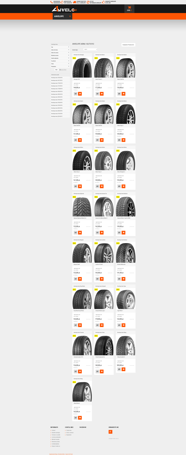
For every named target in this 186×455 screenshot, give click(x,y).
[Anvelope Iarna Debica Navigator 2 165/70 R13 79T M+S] (126, 160)
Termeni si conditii (56, 435)
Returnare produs (56, 441)
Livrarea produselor (56, 437)
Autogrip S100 (77, 79)
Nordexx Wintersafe (121, 264)
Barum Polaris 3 (99, 79)
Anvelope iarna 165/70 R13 (56, 80)
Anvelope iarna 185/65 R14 (56, 94)
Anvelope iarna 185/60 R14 (56, 91)
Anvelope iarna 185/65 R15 (56, 97)
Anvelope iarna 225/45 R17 (56, 116)
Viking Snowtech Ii (121, 357)
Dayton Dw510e (120, 79)
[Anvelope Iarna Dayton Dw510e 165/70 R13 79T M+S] (126, 68)
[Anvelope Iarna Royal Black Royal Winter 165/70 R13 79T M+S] (82, 299)
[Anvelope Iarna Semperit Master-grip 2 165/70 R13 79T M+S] (104, 299)
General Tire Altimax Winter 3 (101, 218)
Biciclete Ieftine (61, 454)
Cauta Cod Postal (69, 454)
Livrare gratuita (81, 1)
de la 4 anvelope (81, 3)
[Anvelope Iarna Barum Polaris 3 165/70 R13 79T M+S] (104, 68)
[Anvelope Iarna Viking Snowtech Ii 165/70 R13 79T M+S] (126, 345)
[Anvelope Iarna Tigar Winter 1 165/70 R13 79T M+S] (126, 299)
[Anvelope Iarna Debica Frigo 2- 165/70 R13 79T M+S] (126, 114)
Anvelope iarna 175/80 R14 (56, 88)
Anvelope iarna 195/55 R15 (56, 99)
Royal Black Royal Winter (79, 310)
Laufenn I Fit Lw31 (99, 264)
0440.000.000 (56, 1)
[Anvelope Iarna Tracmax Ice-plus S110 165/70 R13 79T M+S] (82, 345)
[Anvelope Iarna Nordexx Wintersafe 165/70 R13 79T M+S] (126, 253)
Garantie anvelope (56, 432)
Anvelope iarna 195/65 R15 (56, 105)
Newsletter (68, 435)
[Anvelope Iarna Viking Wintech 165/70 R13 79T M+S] (82, 392)
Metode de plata (55, 439)
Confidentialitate (55, 444)
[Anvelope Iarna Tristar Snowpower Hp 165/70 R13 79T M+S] (104, 345)
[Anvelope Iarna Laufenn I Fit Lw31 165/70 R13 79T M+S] (104, 253)
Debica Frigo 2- (120, 125)
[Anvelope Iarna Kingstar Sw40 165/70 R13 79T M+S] (82, 253)
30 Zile (92, 1)
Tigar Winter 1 (120, 310)
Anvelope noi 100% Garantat (68, 2)
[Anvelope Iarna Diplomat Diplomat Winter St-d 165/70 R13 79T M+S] (82, 206)
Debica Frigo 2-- (99, 171)
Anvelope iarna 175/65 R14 (56, 83)
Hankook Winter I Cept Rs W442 (123, 218)
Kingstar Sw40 (77, 264)
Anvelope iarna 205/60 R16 (56, 110)
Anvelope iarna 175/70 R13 (56, 86)
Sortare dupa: (75, 49)
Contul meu (68, 430)
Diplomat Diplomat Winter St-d (80, 218)
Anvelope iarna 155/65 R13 (56, 77)
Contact (53, 430)
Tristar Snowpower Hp (100, 357)
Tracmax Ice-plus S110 (78, 357)
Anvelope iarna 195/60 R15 (56, 102)
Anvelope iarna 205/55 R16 (56, 108)
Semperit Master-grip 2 (100, 310)
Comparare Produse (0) (128, 44)
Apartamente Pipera (53, 454)
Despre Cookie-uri (56, 446)
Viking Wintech (77, 403)
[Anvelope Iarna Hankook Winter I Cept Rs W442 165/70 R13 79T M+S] (126, 206)
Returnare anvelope (95, 3)
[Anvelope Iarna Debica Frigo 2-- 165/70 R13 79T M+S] (104, 160)
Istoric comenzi (69, 432)
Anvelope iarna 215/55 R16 (56, 113)
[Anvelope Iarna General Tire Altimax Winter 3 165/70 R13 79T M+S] (104, 206)
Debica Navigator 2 (121, 171)
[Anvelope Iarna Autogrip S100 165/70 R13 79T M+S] (82, 68)
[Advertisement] (93, 32)
